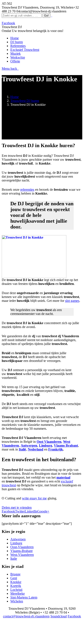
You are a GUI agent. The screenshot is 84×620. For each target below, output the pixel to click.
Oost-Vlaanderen (22, 547)
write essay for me (34, 498)
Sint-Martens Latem (23, 597)
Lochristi (16, 589)
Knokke (15, 582)
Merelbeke (17, 593)
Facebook (74, 616)
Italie (13, 558)
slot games (72, 300)
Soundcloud (58, 616)
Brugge (15, 574)
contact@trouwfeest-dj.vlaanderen (26, 616)
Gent (13, 578)
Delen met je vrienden (17, 507)
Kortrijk (15, 586)
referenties (27, 189)
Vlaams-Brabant (21, 551)
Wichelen (16, 601)
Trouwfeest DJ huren (24, 101)
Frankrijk (55, 449)
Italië (22, 449)
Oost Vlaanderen (49, 441)
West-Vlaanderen (22, 554)
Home (14, 97)
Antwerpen (18, 539)
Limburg (16, 543)
